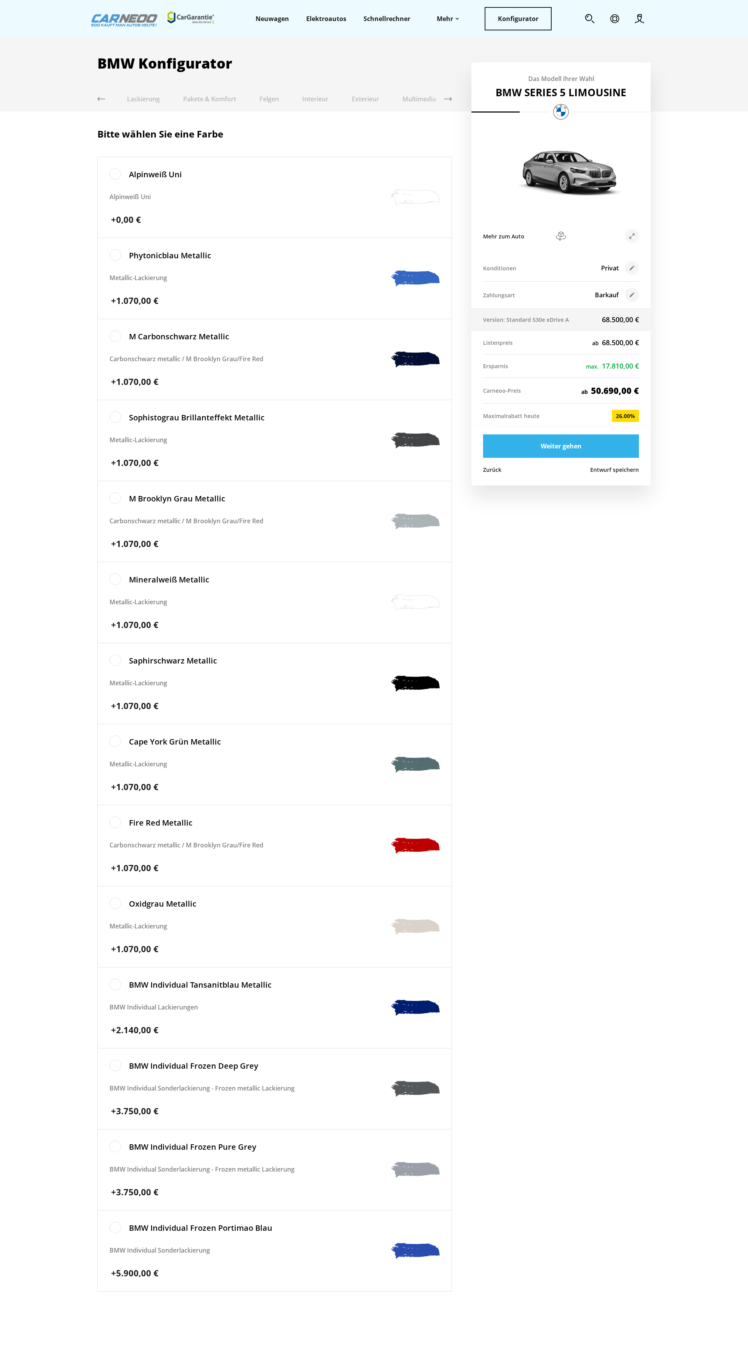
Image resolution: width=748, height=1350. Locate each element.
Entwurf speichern (614, 469)
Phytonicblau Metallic (170, 255)
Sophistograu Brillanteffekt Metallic (197, 417)
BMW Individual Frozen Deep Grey (193, 1066)
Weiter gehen (561, 446)
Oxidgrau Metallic (162, 903)
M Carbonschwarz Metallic (179, 336)
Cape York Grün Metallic (175, 741)
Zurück (492, 469)
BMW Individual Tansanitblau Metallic (200, 984)
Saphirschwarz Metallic (173, 660)
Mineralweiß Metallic (169, 579)
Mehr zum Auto (503, 236)
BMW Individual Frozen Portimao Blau (200, 1228)
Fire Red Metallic (160, 822)
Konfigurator (518, 18)
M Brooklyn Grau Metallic (177, 498)
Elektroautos (326, 18)
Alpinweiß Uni (155, 174)
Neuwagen (272, 18)
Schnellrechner (386, 18)
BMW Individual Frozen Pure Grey (192, 1147)
